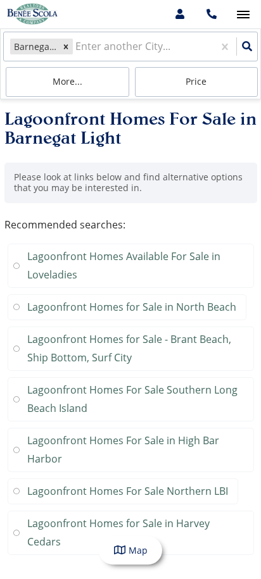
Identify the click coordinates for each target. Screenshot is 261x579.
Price (196, 81)
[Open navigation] (243, 15)
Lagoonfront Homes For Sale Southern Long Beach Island (132, 399)
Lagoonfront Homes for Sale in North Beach (131, 307)
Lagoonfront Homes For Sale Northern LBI (127, 491)
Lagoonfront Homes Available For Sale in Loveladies (123, 265)
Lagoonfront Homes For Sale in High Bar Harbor (123, 449)
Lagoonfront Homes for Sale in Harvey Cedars (118, 532)
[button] (66, 46)
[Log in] (179, 14)
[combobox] (76, 46)
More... (67, 81)
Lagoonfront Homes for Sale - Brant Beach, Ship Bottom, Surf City (129, 348)
